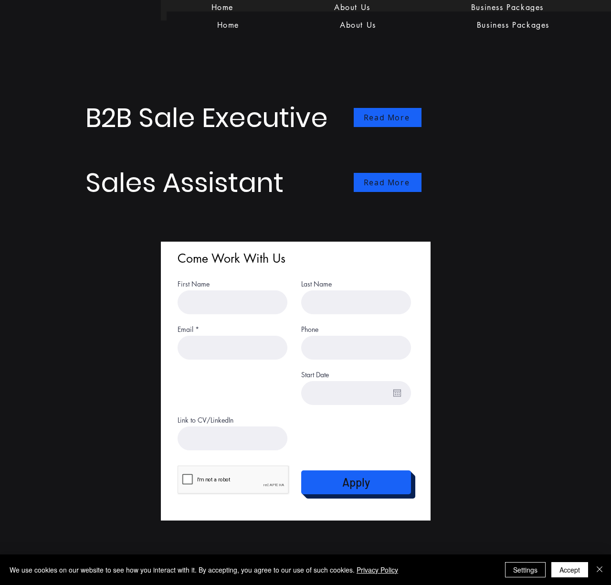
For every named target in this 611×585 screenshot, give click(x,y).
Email (185, 329)
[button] (513, 24)
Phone (309, 329)
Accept (569, 569)
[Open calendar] (397, 393)
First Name (194, 284)
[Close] (599, 569)
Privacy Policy (377, 569)
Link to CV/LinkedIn (205, 420)
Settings (525, 569)
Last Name (316, 284)
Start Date (315, 375)
